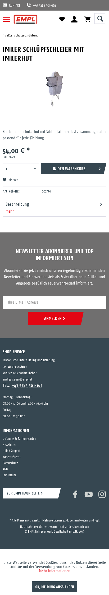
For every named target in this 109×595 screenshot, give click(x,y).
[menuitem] (9, 19)
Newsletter (9, 444)
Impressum (9, 475)
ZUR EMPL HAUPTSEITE (23, 493)
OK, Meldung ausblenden (54, 587)
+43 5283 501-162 (41, 5)
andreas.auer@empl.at (17, 379)
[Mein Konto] (74, 19)
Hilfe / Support (11, 451)
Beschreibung (17, 204)
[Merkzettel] (62, 19)
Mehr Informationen (54, 571)
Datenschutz (10, 463)
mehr (10, 211)
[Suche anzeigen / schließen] (99, 18)
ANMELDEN (53, 318)
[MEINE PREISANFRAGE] (87, 19)
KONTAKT (14, 5)
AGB (5, 469)
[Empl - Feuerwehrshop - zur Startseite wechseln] (25, 19)
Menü (9, 19)
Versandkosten (79, 515)
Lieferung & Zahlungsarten (19, 438)
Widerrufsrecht (12, 457)
